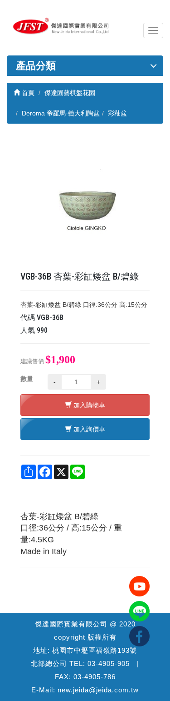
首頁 (27, 92)
